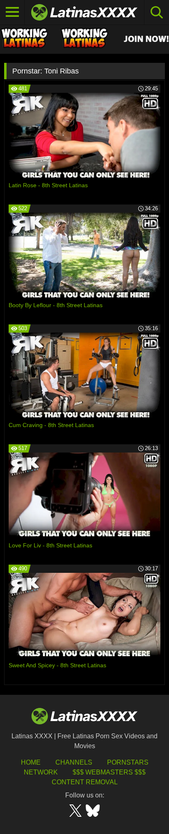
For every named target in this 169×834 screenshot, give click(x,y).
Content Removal (85, 782)
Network (41, 772)
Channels (73, 762)
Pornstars (127, 762)
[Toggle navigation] (12, 12)
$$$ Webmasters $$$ (109, 772)
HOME (31, 762)
